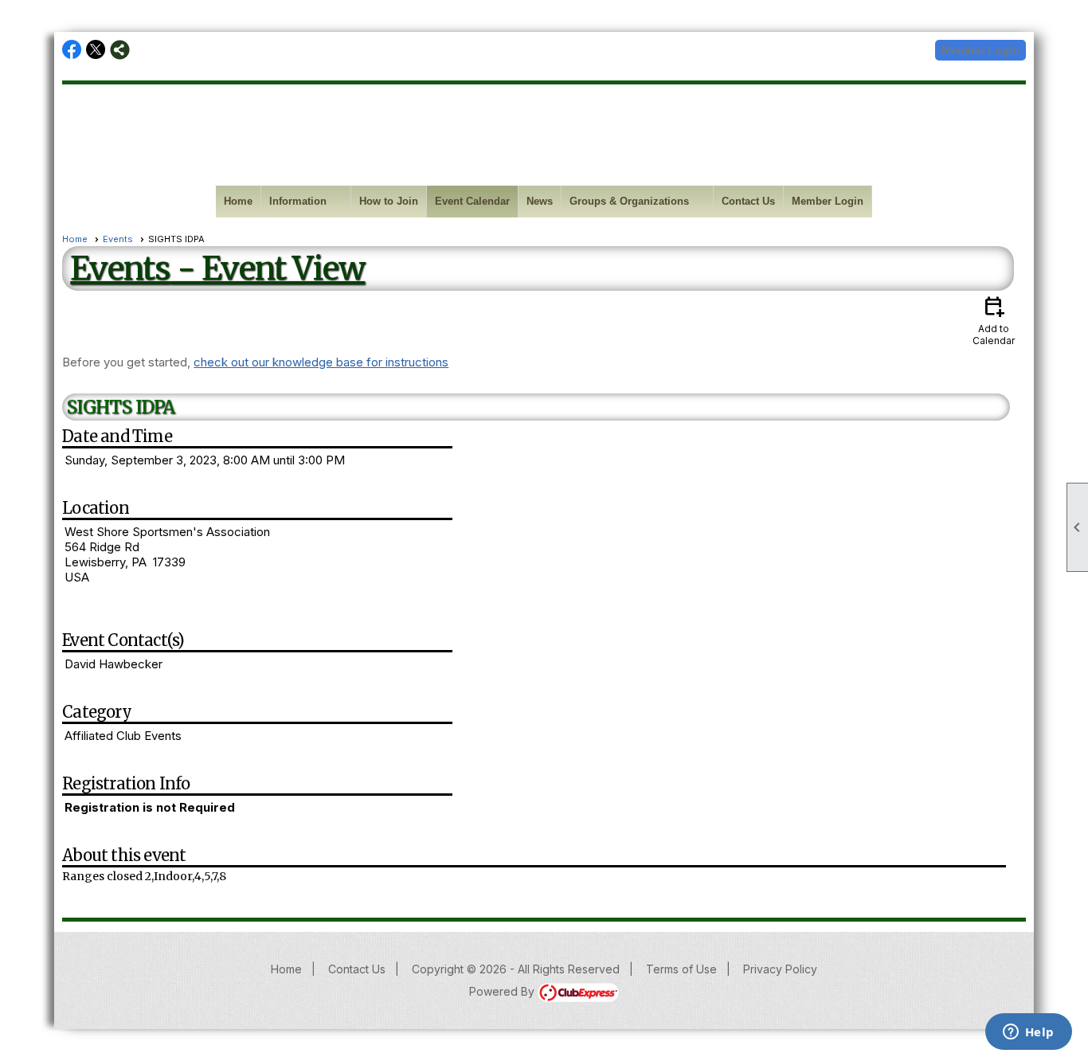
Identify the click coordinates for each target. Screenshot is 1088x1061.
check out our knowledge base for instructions (321, 362)
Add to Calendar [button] (994, 319)
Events (118, 239)
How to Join (388, 201)
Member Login (980, 50)
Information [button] (298, 201)
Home (238, 201)
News (539, 201)
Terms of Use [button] (681, 969)
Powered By (503, 991)
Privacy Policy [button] (780, 969)
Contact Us (748, 201)
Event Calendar (472, 201)
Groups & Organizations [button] (629, 201)
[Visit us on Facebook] (72, 50)
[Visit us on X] (96, 50)
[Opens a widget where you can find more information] (1028, 1033)
